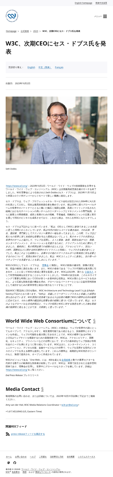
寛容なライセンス (43, 472)
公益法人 (89, 272)
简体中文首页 (101, 3)
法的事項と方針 (57, 456)
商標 (24, 472)
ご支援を (43, 456)
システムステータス (86, 456)
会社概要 (71, 456)
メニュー (98, 16)
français (59, 67)
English (31, 67)
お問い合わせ (21, 456)
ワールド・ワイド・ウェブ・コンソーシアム (40, 469)
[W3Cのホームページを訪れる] (12, 16)
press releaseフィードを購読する (28, 434)
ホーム (9, 456)
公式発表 (25, 31)
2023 (35, 31)
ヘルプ (33, 456)
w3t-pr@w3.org (70, 405)
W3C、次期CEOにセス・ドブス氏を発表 (61, 31)
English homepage (83, 3)
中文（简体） (45, 67)
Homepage (11, 31)
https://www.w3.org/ (17, 186)
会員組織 (65, 360)
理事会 (45, 265)
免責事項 (16, 472)
